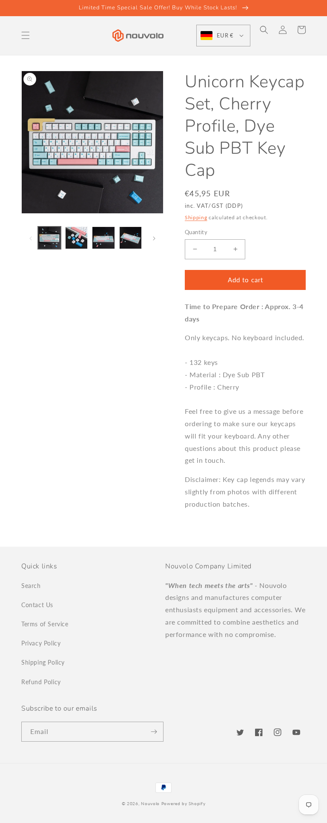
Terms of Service (45, 624)
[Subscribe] (153, 732)
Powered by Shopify (183, 803)
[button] (25, 35)
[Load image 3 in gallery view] (103, 238)
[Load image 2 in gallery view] (76, 238)
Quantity (196, 232)
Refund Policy (41, 681)
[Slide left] (30, 238)
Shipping (196, 217)
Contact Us (37, 604)
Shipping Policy (43, 662)
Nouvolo (150, 803)
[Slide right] (154, 238)
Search (31, 585)
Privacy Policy (40, 643)
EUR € (225, 35)
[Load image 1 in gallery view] (49, 238)
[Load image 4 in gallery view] (130, 238)
